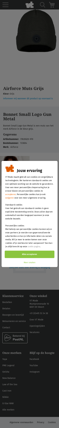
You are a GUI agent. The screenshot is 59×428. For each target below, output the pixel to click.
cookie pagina (34, 246)
